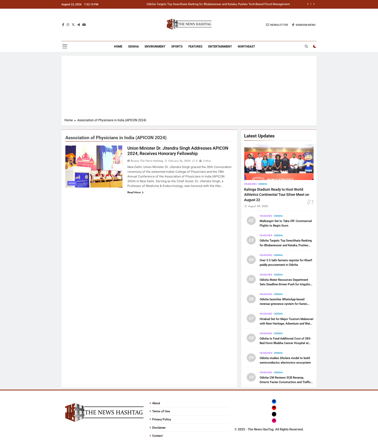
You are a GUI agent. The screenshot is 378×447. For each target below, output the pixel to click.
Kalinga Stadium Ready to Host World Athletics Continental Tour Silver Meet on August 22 (276, 195)
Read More (134, 192)
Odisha (133, 46)
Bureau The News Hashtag (147, 161)
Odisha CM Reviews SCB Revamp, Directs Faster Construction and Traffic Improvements (285, 382)
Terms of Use (161, 411)
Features (195, 46)
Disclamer (159, 427)
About (156, 403)
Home (118, 46)
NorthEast (246, 46)
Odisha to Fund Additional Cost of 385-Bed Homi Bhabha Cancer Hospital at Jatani (285, 343)
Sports (177, 46)
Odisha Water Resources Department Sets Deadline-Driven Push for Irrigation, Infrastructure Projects (286, 284)
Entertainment (220, 46)
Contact (157, 436)
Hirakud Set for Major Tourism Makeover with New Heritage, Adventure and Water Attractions (286, 323)
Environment (155, 46)
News (72, 183)
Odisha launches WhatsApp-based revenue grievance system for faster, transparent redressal (283, 304)
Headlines (250, 184)
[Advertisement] (189, 88)
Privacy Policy (161, 419)
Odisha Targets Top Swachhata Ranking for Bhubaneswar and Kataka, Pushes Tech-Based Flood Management (218, 4)
